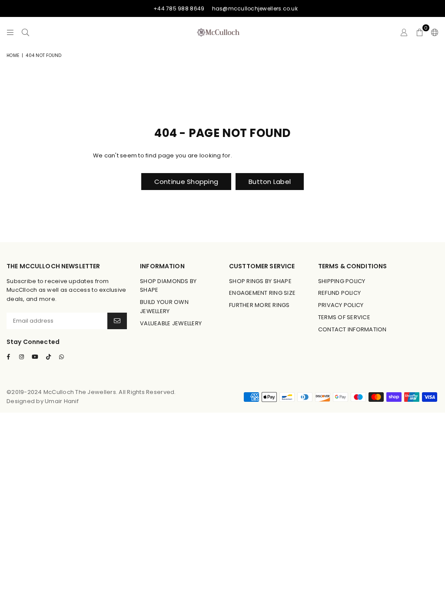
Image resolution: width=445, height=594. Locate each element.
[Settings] (432, 32)
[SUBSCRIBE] (117, 321)
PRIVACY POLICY (341, 305)
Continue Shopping (186, 181)
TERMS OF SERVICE (344, 317)
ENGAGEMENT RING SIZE (262, 293)
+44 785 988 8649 (178, 8)
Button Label (270, 181)
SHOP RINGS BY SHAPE (260, 281)
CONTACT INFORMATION (352, 329)
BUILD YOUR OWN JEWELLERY (164, 306)
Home (13, 55)
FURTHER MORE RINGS (259, 305)
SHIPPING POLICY (341, 281)
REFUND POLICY (339, 293)
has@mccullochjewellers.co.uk (255, 8)
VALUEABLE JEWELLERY (171, 323)
